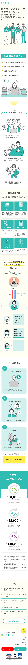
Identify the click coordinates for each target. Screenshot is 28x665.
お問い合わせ (20, 649)
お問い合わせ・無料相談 (14, 459)
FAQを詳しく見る (14, 621)
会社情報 (24, 639)
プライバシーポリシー (20, 644)
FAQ (25, 637)
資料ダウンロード (7, 649)
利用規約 (24, 642)
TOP (23, 631)
